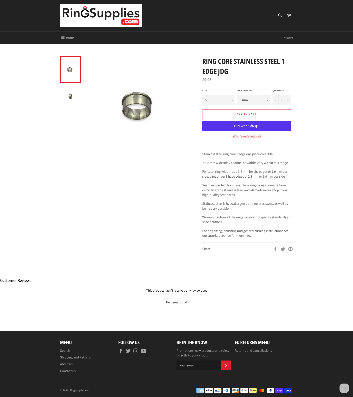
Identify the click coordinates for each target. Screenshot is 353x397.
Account (288, 38)
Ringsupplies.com (80, 390)
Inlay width (244, 90)
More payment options (246, 136)
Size (204, 90)
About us (66, 364)
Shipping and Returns (75, 357)
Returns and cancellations (253, 350)
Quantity (278, 90)
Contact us (68, 371)
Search (65, 350)
